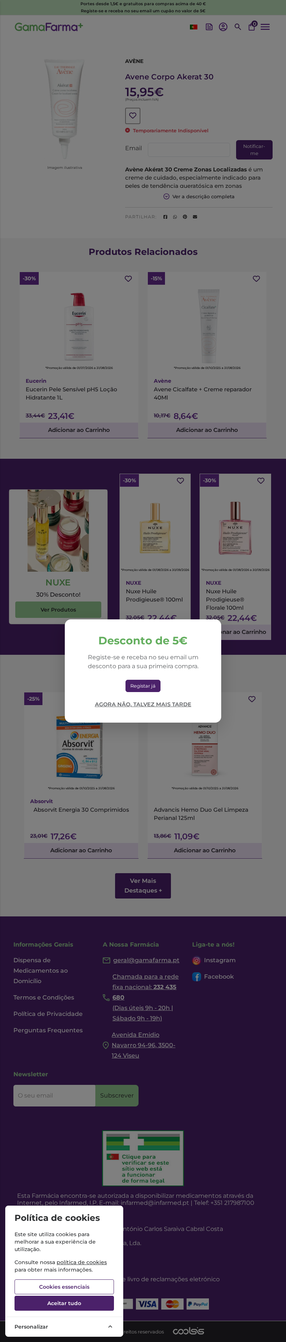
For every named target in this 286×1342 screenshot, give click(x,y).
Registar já (143, 686)
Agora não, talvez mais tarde (143, 704)
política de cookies (82, 1262)
